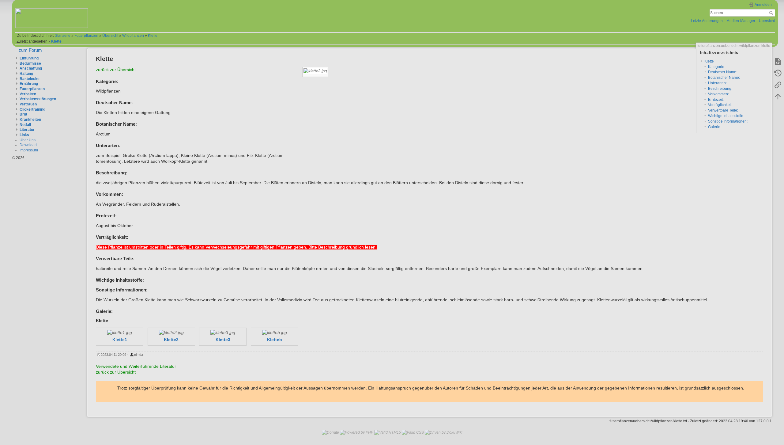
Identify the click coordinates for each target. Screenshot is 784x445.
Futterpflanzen (86, 35)
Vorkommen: (718, 94)
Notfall (25, 125)
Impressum (29, 150)
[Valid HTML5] (387, 432)
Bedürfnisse (30, 63)
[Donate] (330, 432)
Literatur (27, 129)
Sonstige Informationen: (728, 121)
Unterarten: (717, 83)
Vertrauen (28, 104)
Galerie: (714, 127)
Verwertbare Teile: (723, 110)
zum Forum (30, 50)
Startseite (62, 35)
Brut (23, 114)
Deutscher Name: (722, 72)
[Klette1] (119, 333)
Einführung (29, 58)
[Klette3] (223, 333)
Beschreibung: (720, 88)
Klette (152, 35)
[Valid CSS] (413, 432)
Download (28, 145)
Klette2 (171, 339)
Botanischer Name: (724, 77)
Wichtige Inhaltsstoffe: (726, 116)
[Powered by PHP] (356, 432)
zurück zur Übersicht (116, 69)
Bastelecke (30, 79)
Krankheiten (30, 119)
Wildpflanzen (133, 35)
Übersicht (767, 21)
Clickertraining (32, 109)
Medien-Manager (740, 21)
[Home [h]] (201, 9)
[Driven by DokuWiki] (443, 432)
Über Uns (28, 140)
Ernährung (29, 84)
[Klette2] (171, 333)
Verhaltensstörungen (38, 99)
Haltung (26, 73)
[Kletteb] (274, 333)
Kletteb (274, 339)
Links (24, 135)
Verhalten (28, 94)
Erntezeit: (716, 99)
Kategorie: (716, 67)
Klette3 (223, 339)
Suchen (772, 13)
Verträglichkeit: (720, 105)
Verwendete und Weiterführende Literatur (136, 366)
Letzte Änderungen (707, 21)
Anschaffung (31, 68)
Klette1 (119, 339)
